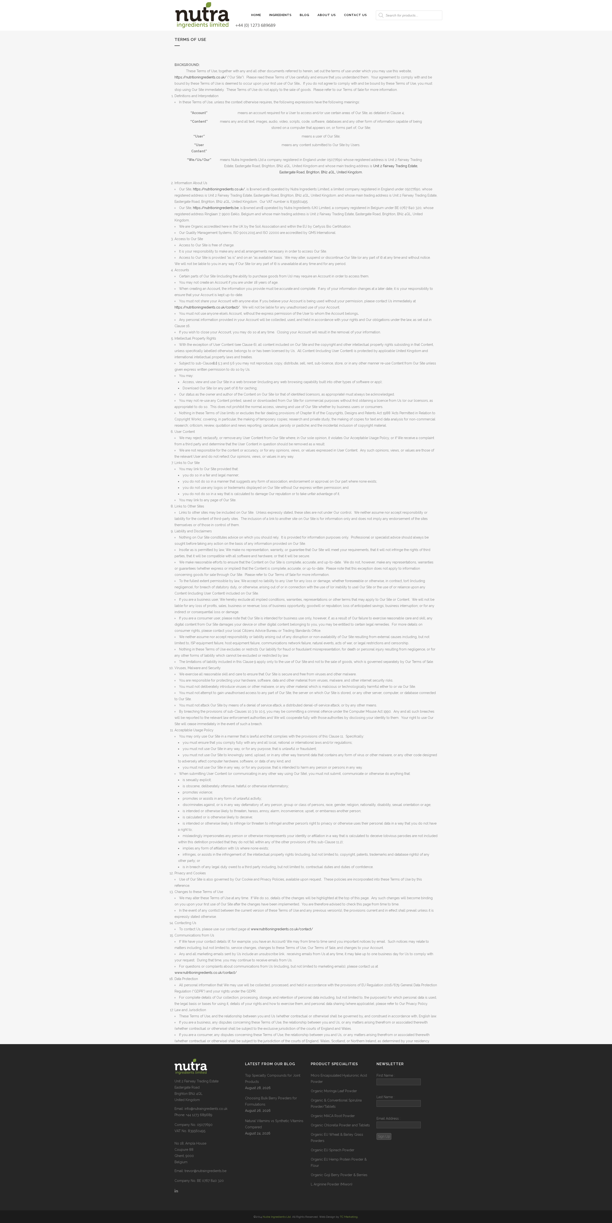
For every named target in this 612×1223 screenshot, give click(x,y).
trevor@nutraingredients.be (205, 1171)
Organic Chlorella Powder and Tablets (340, 1125)
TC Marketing (349, 1216)
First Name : (386, 1075)
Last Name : (385, 1097)
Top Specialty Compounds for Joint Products (272, 1079)
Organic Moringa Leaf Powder (334, 1091)
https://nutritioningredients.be (216, 208)
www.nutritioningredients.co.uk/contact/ (282, 929)
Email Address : (388, 1118)
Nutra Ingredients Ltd (277, 1216)
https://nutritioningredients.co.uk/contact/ (207, 307)
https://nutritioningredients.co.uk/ (200, 77)
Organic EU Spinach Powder (332, 1150)
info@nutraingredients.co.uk (206, 1109)
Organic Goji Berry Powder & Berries (339, 1175)
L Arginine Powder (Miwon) (331, 1184)
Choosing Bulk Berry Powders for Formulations (271, 1101)
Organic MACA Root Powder (333, 1116)
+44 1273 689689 (199, 1115)
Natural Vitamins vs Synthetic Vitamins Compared (274, 1124)
